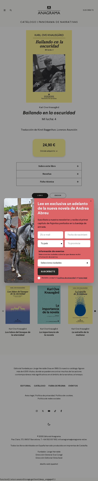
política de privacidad (67, 278)
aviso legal (83, 278)
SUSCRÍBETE (48, 272)
